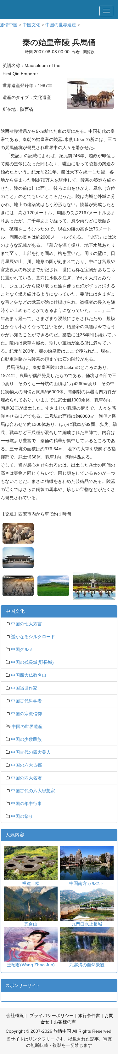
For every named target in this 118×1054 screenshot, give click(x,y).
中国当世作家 (24, 687)
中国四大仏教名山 (28, 675)
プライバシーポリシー (51, 1015)
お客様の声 (65, 1021)
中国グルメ (22, 649)
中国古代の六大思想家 (33, 790)
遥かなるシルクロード (33, 636)
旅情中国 (9, 24)
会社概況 (15, 1015)
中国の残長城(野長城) (32, 662)
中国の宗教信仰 (26, 713)
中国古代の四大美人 (31, 752)
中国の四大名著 (26, 777)
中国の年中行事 (26, 803)
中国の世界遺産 (60, 24)
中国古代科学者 (26, 700)
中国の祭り (22, 816)
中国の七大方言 (26, 623)
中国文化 (31, 24)
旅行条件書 (89, 1015)
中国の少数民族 (26, 739)
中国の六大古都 (26, 764)
